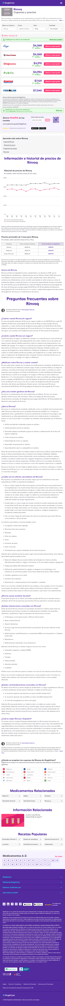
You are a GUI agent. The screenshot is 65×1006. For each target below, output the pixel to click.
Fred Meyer (30, 775)
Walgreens (9, 769)
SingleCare (10, 999)
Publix (49, 780)
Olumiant (48, 796)
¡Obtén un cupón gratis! (52, 46)
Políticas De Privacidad (29, 984)
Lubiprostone (49, 844)
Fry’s (49, 775)
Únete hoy (59, 110)
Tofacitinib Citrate (29, 801)
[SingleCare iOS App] (27, 904)
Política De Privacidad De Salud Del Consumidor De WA (18, 988)
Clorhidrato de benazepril (31, 844)
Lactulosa (5, 844)
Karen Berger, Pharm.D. (28, 309)
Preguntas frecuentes (10, 148)
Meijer (28, 780)
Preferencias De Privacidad (45, 984)
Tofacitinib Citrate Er (8, 801)
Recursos (6, 152)
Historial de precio (9, 145)
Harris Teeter (9, 777)
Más (60, 20)
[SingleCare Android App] (38, 904)
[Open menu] (61, 3)
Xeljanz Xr (5, 796)
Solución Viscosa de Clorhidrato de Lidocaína (52, 839)
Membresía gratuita (56, 39)
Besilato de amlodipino (31, 839)
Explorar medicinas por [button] (12, 887)
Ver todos (58, 856)
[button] (9, 36)
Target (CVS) (30, 772)
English (4, 984)
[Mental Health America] (7, 974)
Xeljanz (26, 796)
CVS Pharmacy (10, 772)
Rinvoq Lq (48, 801)
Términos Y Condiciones (14, 984)
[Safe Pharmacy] (11, 969)
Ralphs (29, 777)
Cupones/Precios (8, 142)
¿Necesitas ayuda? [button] (10, 893)
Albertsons (9, 780)
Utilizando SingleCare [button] (11, 882)
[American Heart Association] (18, 974)
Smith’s (8, 775)
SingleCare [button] (7, 877)
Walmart (50, 769)
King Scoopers (52, 772)
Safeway (50, 777)
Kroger (29, 769)
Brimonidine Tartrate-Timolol (10, 839)
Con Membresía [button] (37, 48)
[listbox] (9, 27)
